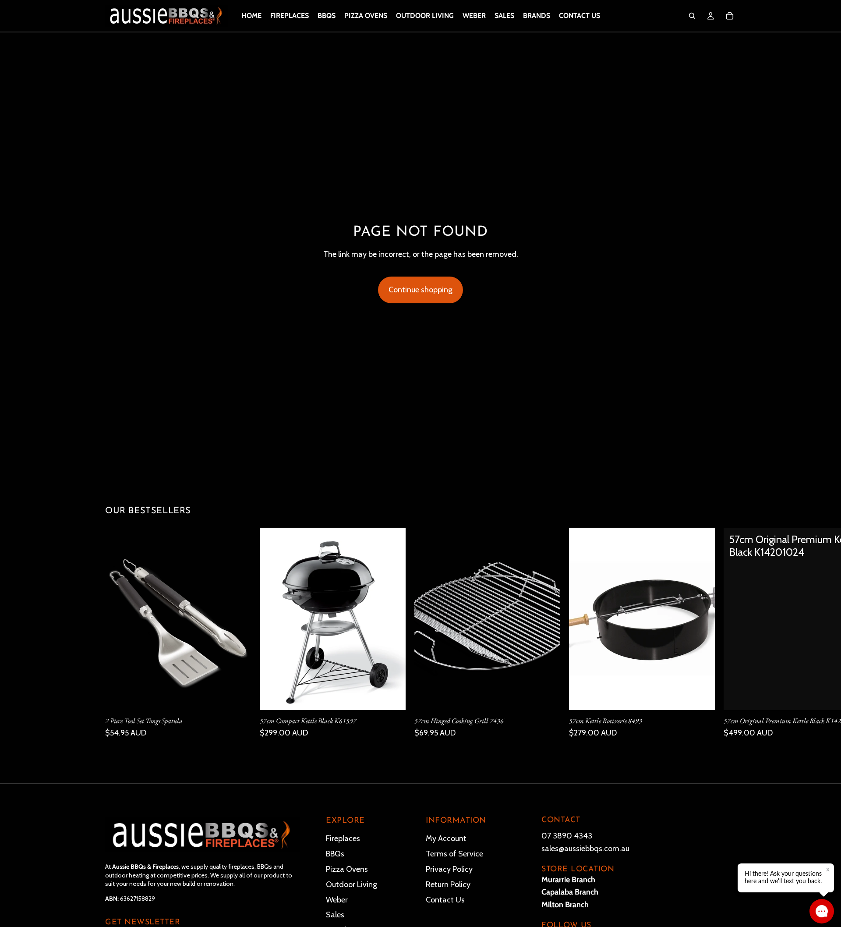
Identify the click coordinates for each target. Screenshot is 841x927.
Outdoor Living (351, 884)
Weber (337, 899)
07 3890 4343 (566, 836)
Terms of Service (454, 854)
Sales (335, 915)
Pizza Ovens (347, 869)
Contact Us (445, 899)
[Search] (692, 15)
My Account (446, 838)
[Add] (237, 696)
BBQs (335, 854)
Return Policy (448, 884)
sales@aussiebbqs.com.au (585, 848)
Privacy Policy (449, 869)
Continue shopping (420, 290)
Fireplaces (343, 838)
